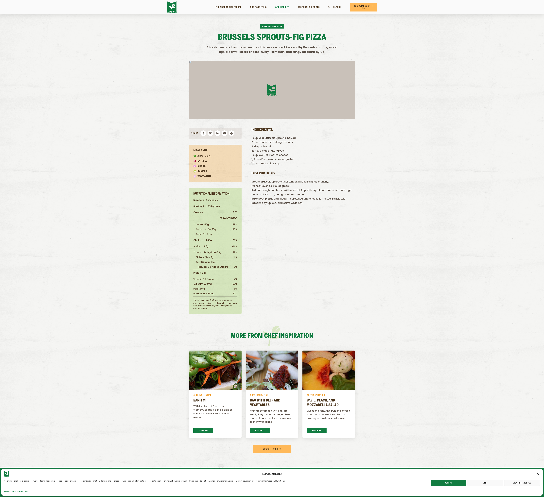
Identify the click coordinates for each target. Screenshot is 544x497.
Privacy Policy (10, 491)
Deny (485, 483)
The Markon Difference (228, 7)
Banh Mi (199, 400)
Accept (448, 483)
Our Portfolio (258, 7)
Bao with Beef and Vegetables (265, 403)
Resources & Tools (309, 7)
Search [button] (337, 7)
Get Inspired (282, 7)
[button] (538, 474)
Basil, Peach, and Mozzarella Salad (323, 403)
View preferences (522, 483)
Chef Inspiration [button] (272, 26)
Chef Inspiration (202, 395)
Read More (203, 431)
